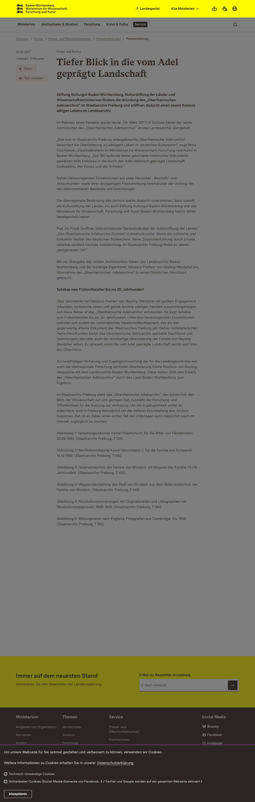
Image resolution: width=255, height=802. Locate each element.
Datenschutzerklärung (115, 763)
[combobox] (185, 9)
